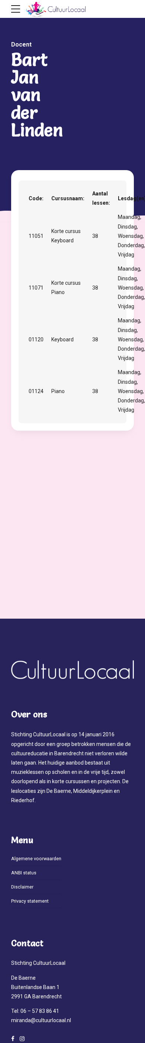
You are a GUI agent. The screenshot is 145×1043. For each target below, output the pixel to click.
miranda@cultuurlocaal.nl (41, 1020)
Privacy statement (30, 901)
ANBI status (23, 872)
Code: (36, 198)
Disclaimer (22, 887)
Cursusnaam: (67, 198)
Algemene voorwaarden (36, 858)
